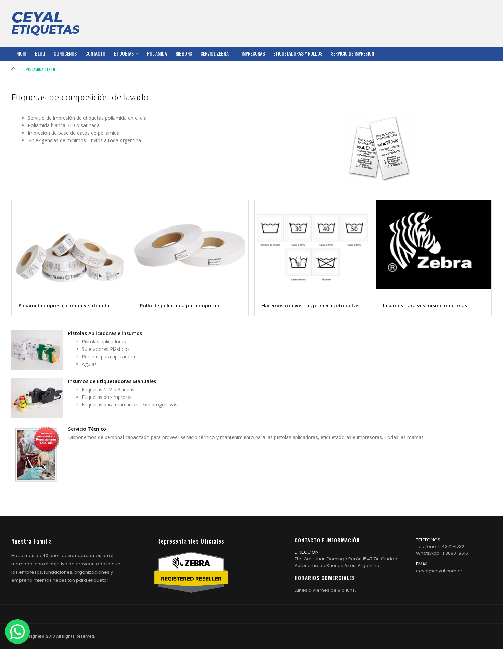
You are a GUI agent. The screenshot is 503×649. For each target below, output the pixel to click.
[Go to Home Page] (13, 69)
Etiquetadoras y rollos (297, 53)
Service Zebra (215, 53)
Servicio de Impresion (352, 53)
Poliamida (157, 53)
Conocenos (65, 53)
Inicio (20, 53)
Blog (40, 53)
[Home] (45, 23)
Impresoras (253, 53)
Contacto (95, 53)
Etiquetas (124, 53)
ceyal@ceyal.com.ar (439, 570)
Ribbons (184, 53)
